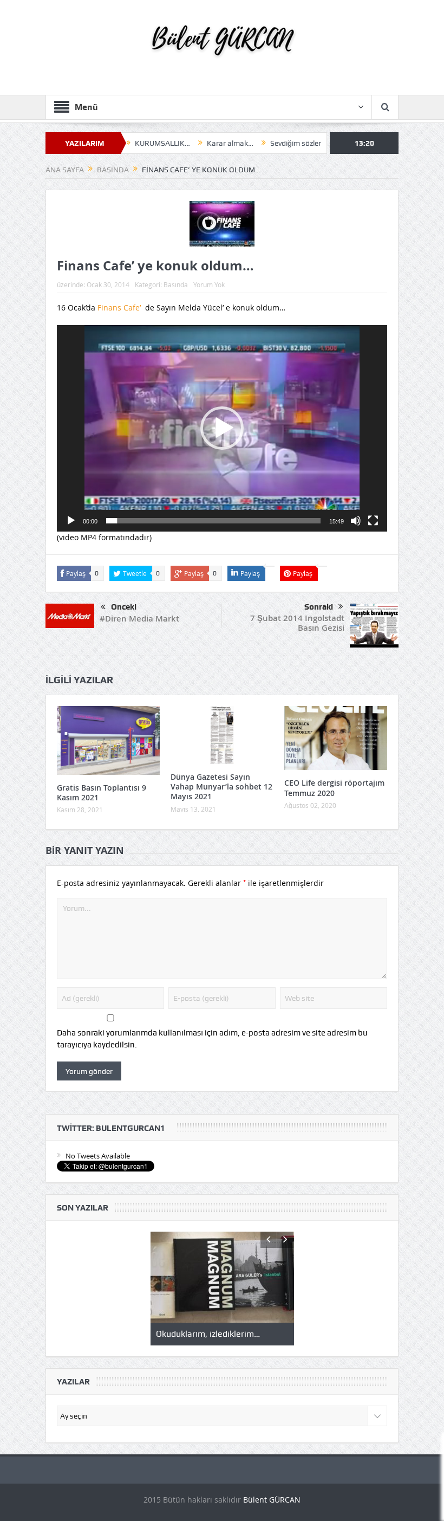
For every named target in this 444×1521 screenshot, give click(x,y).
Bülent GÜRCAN (272, 1499)
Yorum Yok (209, 284)
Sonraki (318, 607)
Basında (176, 284)
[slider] (213, 520)
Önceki (123, 607)
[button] (222, 428)
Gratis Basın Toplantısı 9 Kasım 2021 (101, 792)
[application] (222, 428)
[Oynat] (71, 520)
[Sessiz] (355, 520)
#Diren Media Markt (139, 618)
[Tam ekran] (373, 520)
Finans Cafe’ (121, 307)
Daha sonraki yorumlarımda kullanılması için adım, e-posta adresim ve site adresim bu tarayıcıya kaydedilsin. (212, 1039)
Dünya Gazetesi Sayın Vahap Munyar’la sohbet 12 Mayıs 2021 (221, 786)
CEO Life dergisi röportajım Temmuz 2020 (334, 788)
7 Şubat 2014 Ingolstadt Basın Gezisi (297, 622)
